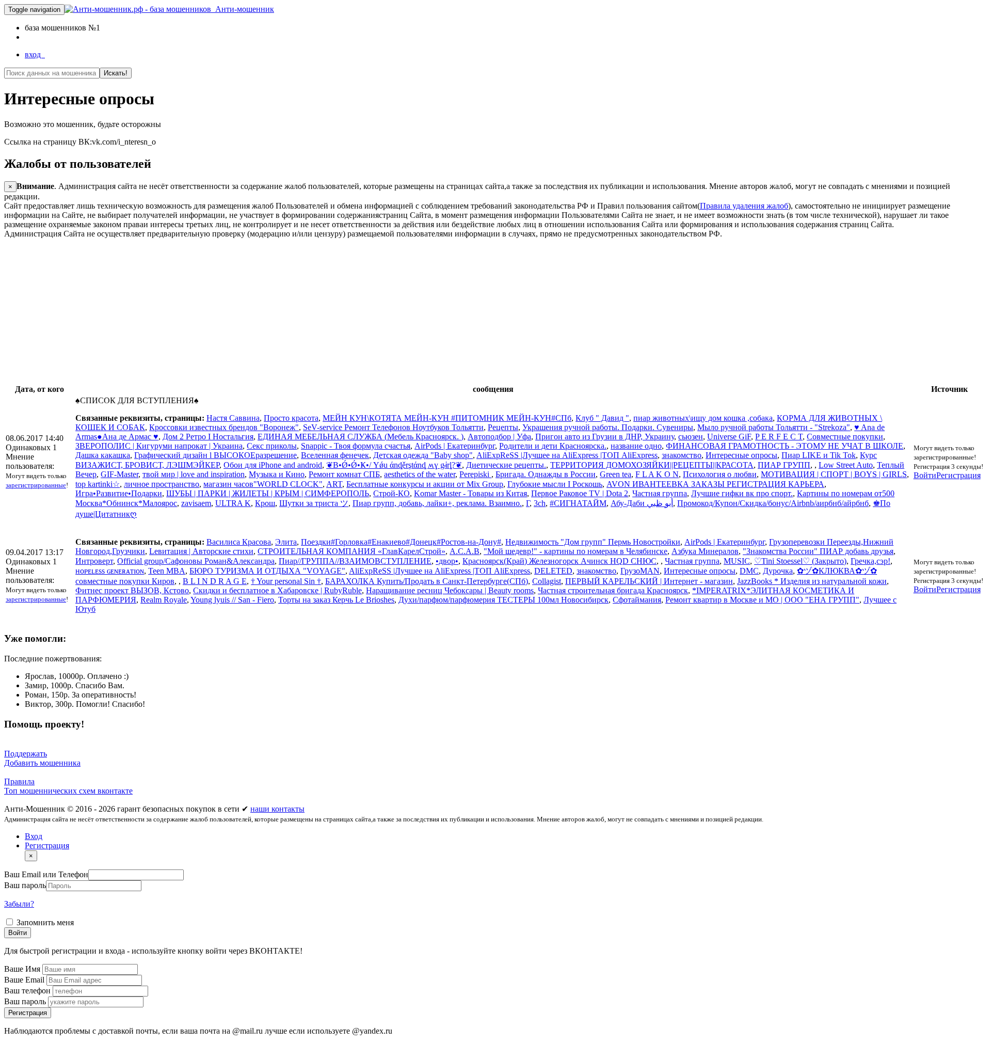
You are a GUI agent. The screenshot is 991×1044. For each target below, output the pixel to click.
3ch (540, 503)
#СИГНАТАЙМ (578, 503)
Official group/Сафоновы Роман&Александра (196, 561)
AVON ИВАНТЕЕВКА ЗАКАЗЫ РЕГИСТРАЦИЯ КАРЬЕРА (715, 484)
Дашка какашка (102, 455)
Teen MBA (166, 570)
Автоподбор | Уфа (499, 436)
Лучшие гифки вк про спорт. (742, 493)
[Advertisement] (314, 311)
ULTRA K (233, 503)
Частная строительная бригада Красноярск (613, 590)
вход (35, 54)
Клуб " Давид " (602, 418)
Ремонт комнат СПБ (344, 474)
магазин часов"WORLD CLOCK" (263, 484)
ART (334, 484)
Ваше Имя (23, 968)
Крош (265, 503)
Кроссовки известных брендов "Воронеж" (224, 427)
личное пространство (161, 484)
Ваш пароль (25, 885)
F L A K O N (657, 474)
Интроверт (94, 561)
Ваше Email (25, 979)
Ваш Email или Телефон (46, 874)
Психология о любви (720, 474)
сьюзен (690, 436)
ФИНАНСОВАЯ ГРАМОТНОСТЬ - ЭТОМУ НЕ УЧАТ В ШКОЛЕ (784, 445)
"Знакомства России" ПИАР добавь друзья (818, 551)
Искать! (115, 73)
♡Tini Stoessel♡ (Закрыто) (800, 561)
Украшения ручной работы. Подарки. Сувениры (607, 427)
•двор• (447, 561)
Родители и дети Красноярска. (552, 445)
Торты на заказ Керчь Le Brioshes (336, 599)
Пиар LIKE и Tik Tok (818, 455)
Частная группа (659, 493)
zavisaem (196, 503)
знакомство (681, 455)
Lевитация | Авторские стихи (201, 551)
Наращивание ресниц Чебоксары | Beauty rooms (450, 590)
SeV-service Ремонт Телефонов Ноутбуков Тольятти (393, 427)
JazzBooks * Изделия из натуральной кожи (812, 581)
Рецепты (503, 427)
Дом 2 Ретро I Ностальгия (208, 436)
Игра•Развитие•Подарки (118, 493)
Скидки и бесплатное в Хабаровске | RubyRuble (277, 590)
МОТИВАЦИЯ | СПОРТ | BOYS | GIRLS (834, 474)
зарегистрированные (36, 485)
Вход (33, 836)
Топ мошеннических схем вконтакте (68, 790)
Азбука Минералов (705, 551)
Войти (925, 475)
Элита (286, 541)
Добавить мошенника (42, 762)
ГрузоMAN (640, 570)
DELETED (553, 570)
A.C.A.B (464, 551)
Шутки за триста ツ (313, 503)
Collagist (546, 581)
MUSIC (737, 561)
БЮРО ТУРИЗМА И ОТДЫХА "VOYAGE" (267, 570)
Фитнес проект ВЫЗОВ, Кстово (132, 590)
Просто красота (291, 418)
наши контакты (277, 808)
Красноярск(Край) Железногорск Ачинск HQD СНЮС (559, 561)
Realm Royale (163, 599)
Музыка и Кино (277, 474)
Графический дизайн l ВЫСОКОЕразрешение (215, 455)
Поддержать (25, 753)
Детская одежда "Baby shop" (423, 455)
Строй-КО (391, 493)
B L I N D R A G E (215, 581)
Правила (19, 781)
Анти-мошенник (242, 9)
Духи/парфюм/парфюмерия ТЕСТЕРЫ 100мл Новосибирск (503, 599)
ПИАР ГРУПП (784, 465)
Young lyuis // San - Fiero (232, 599)
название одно (636, 445)
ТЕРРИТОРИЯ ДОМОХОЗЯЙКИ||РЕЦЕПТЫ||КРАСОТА (652, 465)
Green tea (615, 474)
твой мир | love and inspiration (193, 474)
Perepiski (475, 474)
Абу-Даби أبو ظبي (642, 503)
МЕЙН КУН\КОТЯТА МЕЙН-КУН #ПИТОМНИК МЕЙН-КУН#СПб (447, 418)
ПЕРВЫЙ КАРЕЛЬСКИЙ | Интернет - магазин (649, 581)
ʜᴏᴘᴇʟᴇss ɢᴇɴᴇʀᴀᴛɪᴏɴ (109, 570)
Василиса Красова (238, 541)
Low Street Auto (846, 465)
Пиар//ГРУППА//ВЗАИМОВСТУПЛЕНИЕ (355, 561)
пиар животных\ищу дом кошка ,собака (703, 418)
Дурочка (778, 570)
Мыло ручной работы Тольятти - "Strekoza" (773, 427)
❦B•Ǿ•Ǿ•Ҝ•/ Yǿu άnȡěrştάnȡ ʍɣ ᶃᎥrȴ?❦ (394, 465)
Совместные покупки (845, 436)
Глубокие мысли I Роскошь (554, 484)
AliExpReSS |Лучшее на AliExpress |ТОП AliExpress (567, 455)
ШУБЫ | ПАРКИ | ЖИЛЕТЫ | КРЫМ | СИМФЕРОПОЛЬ (267, 493)
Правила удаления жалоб (744, 205)
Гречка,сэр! (870, 561)
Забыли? (19, 903)
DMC (749, 570)
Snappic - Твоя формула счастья (355, 445)
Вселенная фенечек (335, 455)
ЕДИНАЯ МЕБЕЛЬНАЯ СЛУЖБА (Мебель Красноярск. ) (360, 436)
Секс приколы (272, 445)
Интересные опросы (741, 455)
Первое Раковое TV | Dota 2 (579, 493)
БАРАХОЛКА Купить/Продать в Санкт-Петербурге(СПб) (426, 581)
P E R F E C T (779, 436)
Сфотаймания (637, 599)
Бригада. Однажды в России (546, 474)
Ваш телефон (28, 990)
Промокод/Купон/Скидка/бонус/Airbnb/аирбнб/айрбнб (773, 503)
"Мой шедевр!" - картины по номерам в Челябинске (575, 551)
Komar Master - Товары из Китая (470, 493)
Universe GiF (729, 436)
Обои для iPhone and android (272, 465)
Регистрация (958, 475)
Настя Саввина (233, 418)
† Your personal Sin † (286, 581)
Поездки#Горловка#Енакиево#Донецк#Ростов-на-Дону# (401, 541)
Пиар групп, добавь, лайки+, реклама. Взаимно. (437, 503)
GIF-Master (119, 474)
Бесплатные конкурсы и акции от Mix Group (424, 484)
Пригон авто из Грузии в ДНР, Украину (604, 436)
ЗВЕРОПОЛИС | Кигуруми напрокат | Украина (159, 445)
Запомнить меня (44, 922)
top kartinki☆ (97, 484)
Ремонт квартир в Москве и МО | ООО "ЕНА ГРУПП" (762, 599)
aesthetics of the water (419, 474)
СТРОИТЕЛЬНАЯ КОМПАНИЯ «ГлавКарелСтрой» (351, 551)
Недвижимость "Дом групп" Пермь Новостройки (592, 541)
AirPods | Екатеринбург (454, 445)
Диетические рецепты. (506, 465)
